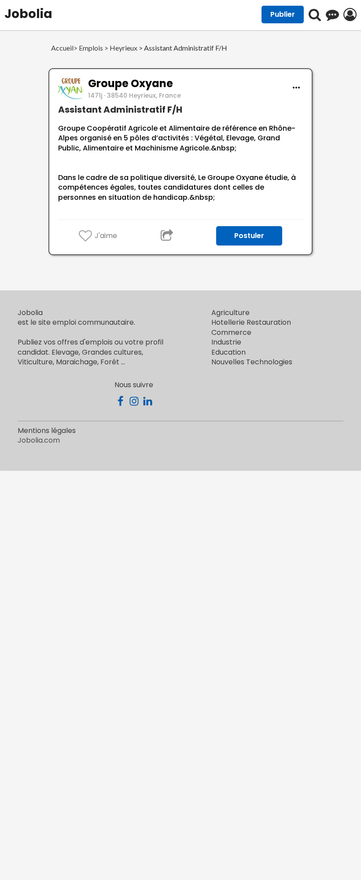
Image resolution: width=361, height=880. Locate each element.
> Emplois (88, 48)
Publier (282, 14)
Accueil (62, 48)
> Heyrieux (120, 48)
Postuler (249, 236)
